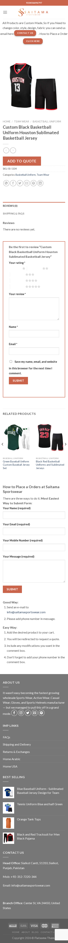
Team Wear (21, 121)
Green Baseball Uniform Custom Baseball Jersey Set (16, 465)
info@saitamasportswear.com (26, 612)
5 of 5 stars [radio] (17, 286)
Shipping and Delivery (17, 744)
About (26, 932)
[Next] (65, 451)
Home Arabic (11, 759)
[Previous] (3, 451)
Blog (35, 932)
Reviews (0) (10, 205)
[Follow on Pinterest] (41, 713)
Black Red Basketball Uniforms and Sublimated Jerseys (50, 465)
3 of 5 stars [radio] (17, 274)
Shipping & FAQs (13, 213)
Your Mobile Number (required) (23, 540)
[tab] (34, 206)
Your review (17, 294)
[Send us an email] (35, 713)
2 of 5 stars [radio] (34, 268)
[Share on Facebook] (13, 183)
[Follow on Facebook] (14, 713)
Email (13, 344)
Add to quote (21, 161)
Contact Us (48, 932)
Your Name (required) (17, 508)
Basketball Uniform (47, 121)
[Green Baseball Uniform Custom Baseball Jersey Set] (17, 437)
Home (6, 121)
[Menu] (5, 12)
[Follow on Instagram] (21, 713)
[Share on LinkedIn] (40, 183)
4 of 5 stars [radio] (17, 280)
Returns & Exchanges (16, 751)
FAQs (6, 737)
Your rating (17, 262)
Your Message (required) (18, 556)
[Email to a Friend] (27, 183)
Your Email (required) (16, 524)
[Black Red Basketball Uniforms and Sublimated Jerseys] (50, 437)
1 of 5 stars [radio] (14, 268)
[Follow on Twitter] (28, 713)
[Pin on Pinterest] (33, 183)
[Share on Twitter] (20, 183)
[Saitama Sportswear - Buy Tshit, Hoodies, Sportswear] (34, 12)
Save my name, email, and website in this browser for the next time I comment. (33, 367)
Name (13, 326)
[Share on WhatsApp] (6, 183)
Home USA (10, 766)
